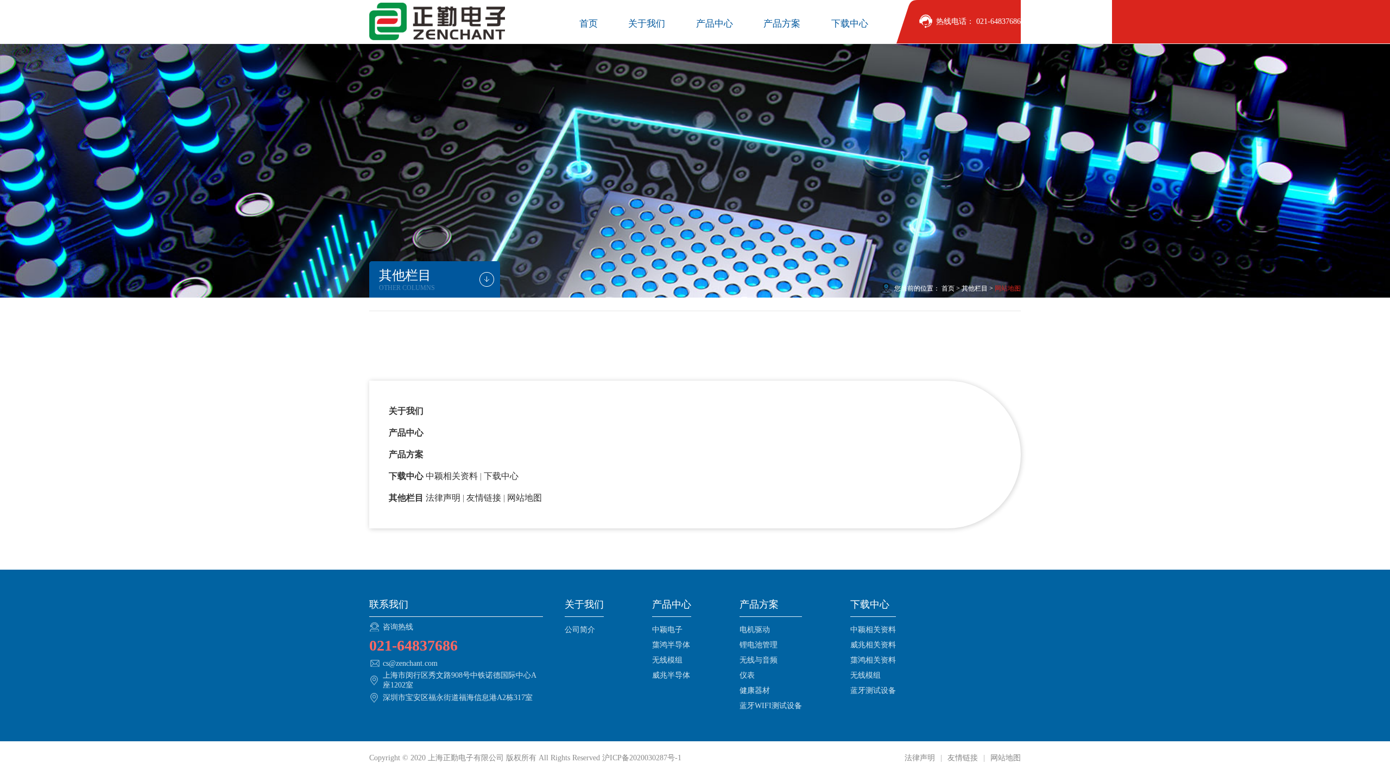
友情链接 (962, 758)
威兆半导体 (671, 675)
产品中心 (714, 23)
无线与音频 (759, 660)
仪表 (747, 675)
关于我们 (646, 23)
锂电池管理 (759, 645)
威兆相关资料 (873, 645)
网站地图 (1004, 758)
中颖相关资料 (873, 630)
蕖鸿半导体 (671, 645)
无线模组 (667, 660)
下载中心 (849, 23)
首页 (588, 23)
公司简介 (580, 630)
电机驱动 (755, 630)
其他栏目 (975, 288)
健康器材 (755, 690)
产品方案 (781, 23)
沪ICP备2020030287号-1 (641, 758)
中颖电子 (667, 630)
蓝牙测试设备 (873, 690)
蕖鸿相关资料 (873, 660)
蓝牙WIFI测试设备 (771, 706)
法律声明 (921, 758)
